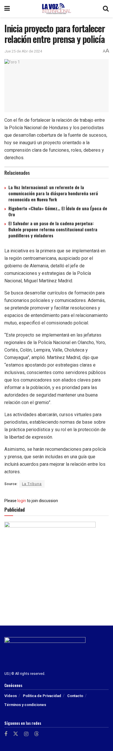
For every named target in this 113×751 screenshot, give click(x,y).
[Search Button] (106, 8)
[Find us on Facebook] (5, 734)
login (21, 501)
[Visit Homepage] (56, 8)
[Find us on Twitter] (15, 734)
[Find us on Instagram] (26, 734)
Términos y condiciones (25, 704)
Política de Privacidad (42, 696)
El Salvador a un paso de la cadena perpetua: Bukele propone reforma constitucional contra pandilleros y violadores (52, 229)
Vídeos (10, 696)
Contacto (75, 696)
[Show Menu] (7, 8)
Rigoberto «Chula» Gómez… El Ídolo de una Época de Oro (57, 211)
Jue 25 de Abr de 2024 (23, 51)
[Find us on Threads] (36, 734)
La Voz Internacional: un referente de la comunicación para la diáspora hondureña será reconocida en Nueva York (53, 193)
